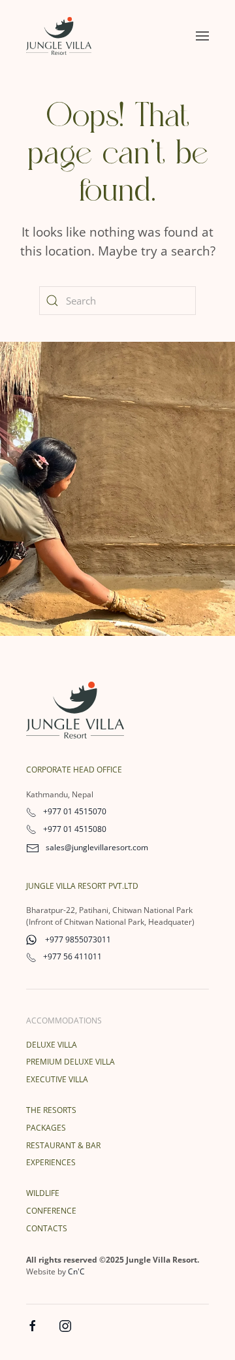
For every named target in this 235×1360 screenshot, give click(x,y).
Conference (51, 1210)
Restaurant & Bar (63, 1145)
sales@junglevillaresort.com (97, 847)
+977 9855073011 (77, 939)
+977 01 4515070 (74, 811)
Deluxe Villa (51, 1044)
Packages (46, 1127)
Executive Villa (57, 1079)
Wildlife (42, 1193)
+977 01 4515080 (74, 829)
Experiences (51, 1162)
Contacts (46, 1228)
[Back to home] (59, 36)
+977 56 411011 (72, 956)
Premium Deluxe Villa (70, 1061)
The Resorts (51, 1110)
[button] (202, 36)
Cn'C (76, 1271)
